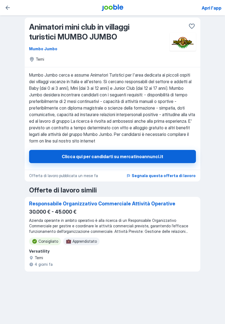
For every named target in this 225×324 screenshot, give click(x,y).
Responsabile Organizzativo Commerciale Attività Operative (102, 203)
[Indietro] (7, 7)
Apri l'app (211, 8)
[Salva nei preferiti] (191, 26)
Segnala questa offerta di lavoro (164, 175)
